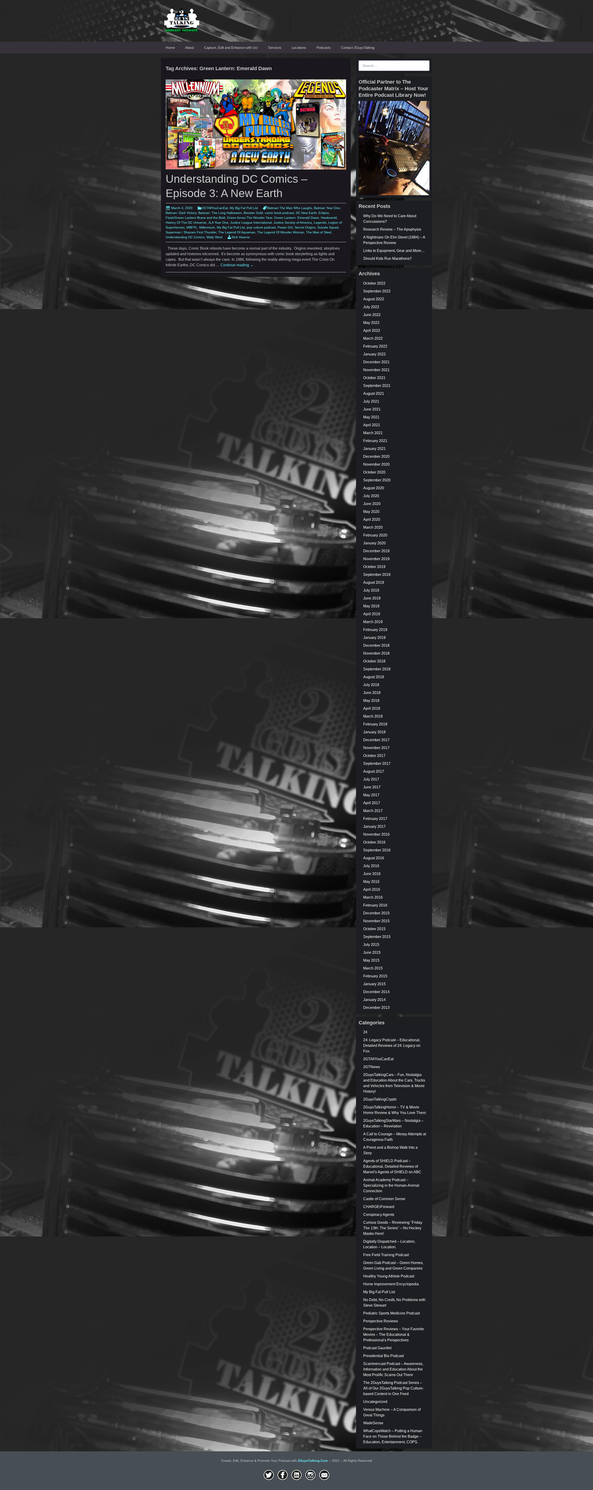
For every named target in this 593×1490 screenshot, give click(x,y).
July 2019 (371, 590)
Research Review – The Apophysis (392, 229)
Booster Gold (253, 213)
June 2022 (372, 315)
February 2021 (375, 441)
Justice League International (251, 222)
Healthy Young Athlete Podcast (388, 1276)
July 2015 (371, 945)
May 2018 (371, 701)
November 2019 (376, 559)
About (189, 48)
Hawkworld (329, 218)
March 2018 (373, 716)
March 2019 (373, 622)
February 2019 (375, 630)
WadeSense (373, 1423)
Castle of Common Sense (384, 1199)
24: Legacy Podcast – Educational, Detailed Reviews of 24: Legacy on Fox (391, 1045)
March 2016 (373, 897)
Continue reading (237, 265)
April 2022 (371, 331)
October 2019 (374, 567)
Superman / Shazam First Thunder (191, 232)
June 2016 (372, 874)
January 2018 (374, 732)
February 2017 (375, 819)
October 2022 (374, 283)
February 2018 (375, 724)
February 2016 (375, 905)
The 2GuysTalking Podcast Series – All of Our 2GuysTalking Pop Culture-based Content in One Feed (393, 1388)
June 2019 (372, 598)
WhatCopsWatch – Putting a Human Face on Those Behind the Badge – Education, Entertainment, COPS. (392, 1436)
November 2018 (376, 653)
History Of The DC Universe (186, 222)
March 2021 (373, 433)
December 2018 (376, 645)
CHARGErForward (378, 1207)
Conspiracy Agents (378, 1215)
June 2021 (372, 409)
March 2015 (373, 968)
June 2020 (372, 504)
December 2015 (376, 913)
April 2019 (371, 614)
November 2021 (376, 370)
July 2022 (371, 307)
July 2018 (371, 685)
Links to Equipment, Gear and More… (394, 251)
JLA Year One (218, 222)
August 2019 (373, 582)
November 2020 (376, 464)
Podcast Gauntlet (377, 1348)
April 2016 (371, 889)
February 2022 (375, 346)
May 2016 (371, 882)
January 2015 (374, 984)
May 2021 (371, 417)
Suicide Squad (327, 227)
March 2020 (373, 527)
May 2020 (371, 512)
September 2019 (377, 575)
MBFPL (191, 227)
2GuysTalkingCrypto (380, 1099)
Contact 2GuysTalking (357, 48)
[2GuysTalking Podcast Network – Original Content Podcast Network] (182, 19)
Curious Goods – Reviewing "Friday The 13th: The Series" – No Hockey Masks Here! (392, 1228)
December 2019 (376, 551)
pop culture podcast (261, 227)
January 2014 (374, 1000)
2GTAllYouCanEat (215, 208)
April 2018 (371, 708)
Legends (320, 222)
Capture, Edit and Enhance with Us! (231, 48)
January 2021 (374, 449)
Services (274, 48)
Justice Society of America (293, 222)
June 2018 (372, 693)
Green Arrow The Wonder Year (249, 218)
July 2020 (371, 496)
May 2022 (371, 323)
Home (170, 48)
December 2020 (376, 456)
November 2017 (376, 748)
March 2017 (373, 811)
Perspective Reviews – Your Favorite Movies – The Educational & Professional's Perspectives (393, 1334)
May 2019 (371, 606)
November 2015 (376, 921)
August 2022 (373, 299)
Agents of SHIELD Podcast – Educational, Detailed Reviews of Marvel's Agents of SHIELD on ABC (392, 1166)
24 (365, 1032)
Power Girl (285, 227)
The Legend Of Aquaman (236, 232)
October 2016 (374, 842)
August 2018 (373, 677)
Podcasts (323, 48)
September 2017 (377, 763)
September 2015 (377, 937)
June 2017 (372, 787)
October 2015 (374, 929)
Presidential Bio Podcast (383, 1356)
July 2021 (371, 401)
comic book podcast (279, 213)
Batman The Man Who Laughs (289, 208)
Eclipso (324, 213)
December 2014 (376, 992)
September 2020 (377, 480)
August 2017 (373, 771)
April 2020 (371, 519)
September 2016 (377, 850)
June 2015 (372, 952)
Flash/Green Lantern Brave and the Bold (195, 218)
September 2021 (377, 386)
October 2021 (374, 378)
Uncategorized (375, 1402)
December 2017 (376, 740)
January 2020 (374, 543)
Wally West (214, 237)
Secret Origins (305, 227)
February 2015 (375, 976)
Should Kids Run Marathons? (387, 258)
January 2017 (374, 826)
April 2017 (371, 803)
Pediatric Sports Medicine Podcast (391, 1313)
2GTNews (371, 1067)
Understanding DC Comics (185, 237)
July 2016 (371, 866)
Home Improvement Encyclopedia (391, 1284)
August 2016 (373, 858)
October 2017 (374, 756)
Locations (299, 48)
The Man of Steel (318, 232)
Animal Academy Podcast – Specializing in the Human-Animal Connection (391, 1185)
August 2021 (373, 393)
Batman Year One (327, 208)
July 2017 (371, 779)
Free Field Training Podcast (386, 1255)
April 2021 (371, 425)
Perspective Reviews (380, 1321)
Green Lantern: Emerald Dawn (296, 218)
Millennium (207, 227)
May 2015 (371, 960)
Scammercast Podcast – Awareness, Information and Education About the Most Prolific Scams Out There (393, 1369)
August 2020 (373, 488)
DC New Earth (306, 213)
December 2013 (376, 1008)
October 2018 (374, 661)
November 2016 (376, 834)
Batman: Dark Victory (181, 213)
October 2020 (374, 472)
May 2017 (371, 795)
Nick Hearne (241, 237)
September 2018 (377, 669)
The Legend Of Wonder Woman (280, 232)
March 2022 (373, 338)
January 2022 (374, 354)
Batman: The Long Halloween (220, 213)
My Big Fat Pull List (244, 208)
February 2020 (375, 535)
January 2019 (374, 638)
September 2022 (377, 291)
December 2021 (376, 362)
